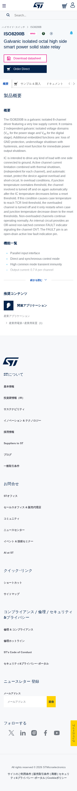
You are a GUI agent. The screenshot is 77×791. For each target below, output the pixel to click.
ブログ (8, 454)
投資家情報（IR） (14, 397)
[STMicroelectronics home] (38, 5)
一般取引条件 (11, 465)
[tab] (5, 83)
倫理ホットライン (14, 640)
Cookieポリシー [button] (57, 777)
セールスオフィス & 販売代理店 (22, 507)
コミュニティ (11, 518)
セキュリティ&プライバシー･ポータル (26, 663)
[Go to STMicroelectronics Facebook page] (45, 734)
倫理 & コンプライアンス (18, 629)
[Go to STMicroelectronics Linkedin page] (23, 734)
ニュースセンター (14, 529)
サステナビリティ (14, 409)
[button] (4, 5)
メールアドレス (12, 693)
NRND (32, 34)
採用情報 (9, 431)
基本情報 (9, 386)
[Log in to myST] (72, 5)
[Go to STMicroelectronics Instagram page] (34, 734)
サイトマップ (11, 593)
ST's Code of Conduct (18, 652)
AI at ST (9, 552)
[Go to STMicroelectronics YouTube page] (57, 734)
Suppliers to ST (13, 443)
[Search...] (8, 15)
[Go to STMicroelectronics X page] (12, 734)
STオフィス (11, 495)
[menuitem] (31, 323)
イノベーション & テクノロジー (22, 420)
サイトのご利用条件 (20, 773)
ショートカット (13, 582)
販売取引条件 (41, 773)
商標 (54, 773)
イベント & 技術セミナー (18, 541)
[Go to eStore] (65, 6)
